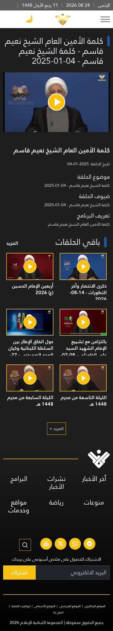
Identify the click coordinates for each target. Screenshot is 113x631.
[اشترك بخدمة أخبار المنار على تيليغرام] (89, 544)
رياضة (56, 502)
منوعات (94, 502)
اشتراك (19, 572)
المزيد (12, 243)
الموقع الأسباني (44, 606)
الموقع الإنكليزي (95, 606)
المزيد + (56, 428)
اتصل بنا (58, 612)
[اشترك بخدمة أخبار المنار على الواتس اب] (75, 544)
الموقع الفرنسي (70, 606)
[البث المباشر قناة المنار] (46, 544)
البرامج (19, 479)
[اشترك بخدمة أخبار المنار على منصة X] (60, 544)
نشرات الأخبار (57, 483)
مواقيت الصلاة (21, 606)
